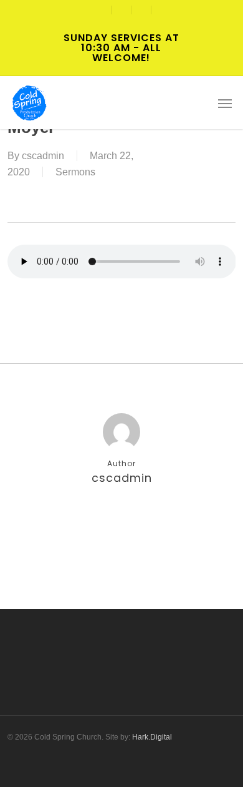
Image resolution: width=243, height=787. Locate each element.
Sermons (75, 172)
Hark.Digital (152, 737)
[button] (225, 103)
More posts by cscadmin (121, 519)
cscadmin (43, 155)
